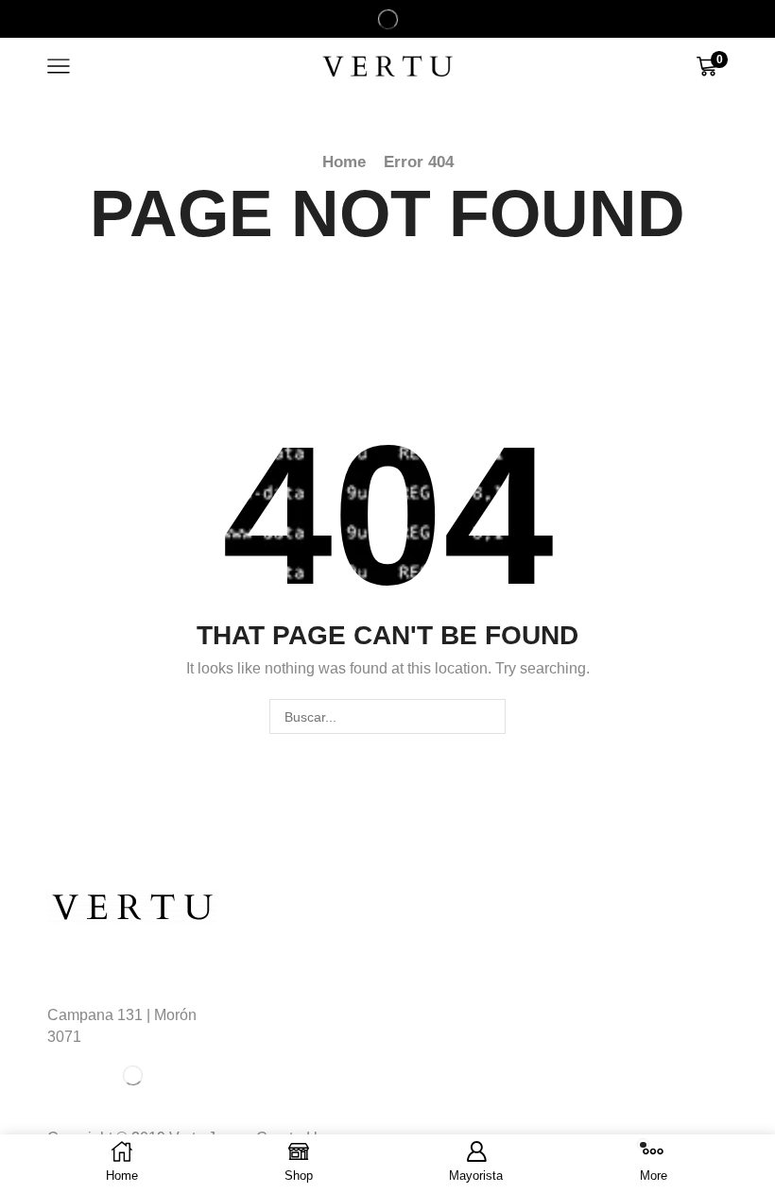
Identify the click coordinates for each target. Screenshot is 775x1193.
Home (344, 162)
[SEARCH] (488, 716)
